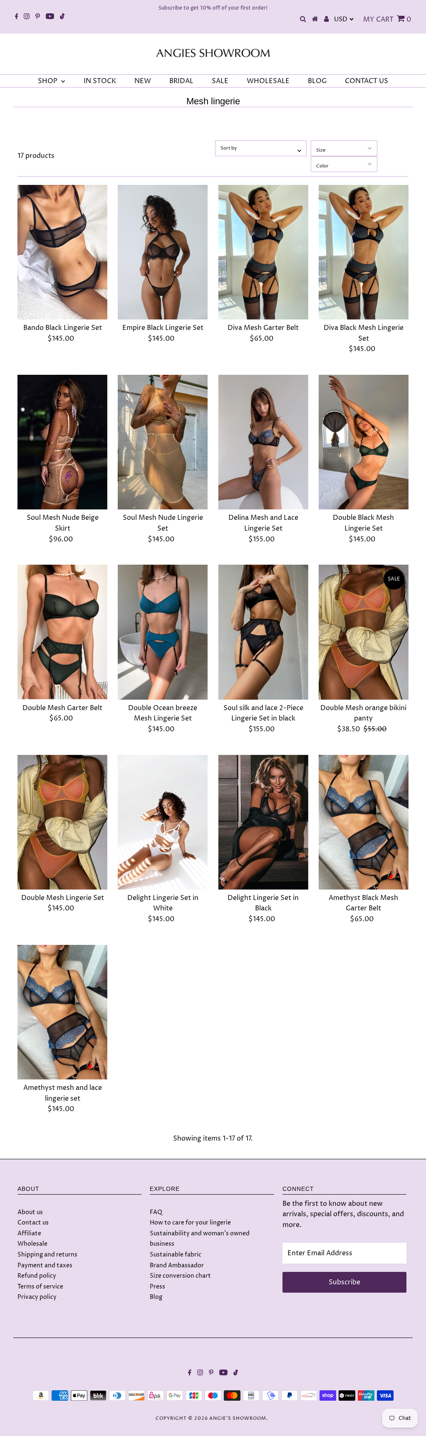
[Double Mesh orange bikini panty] (364, 632)
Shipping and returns (47, 1255)
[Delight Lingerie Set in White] (163, 822)
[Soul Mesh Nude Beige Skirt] (62, 442)
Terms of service (40, 1287)
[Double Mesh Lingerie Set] (62, 822)
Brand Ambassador (177, 1265)
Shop (48, 81)
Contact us (33, 1223)
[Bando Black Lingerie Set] (62, 252)
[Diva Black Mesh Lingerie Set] (364, 252)
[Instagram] (27, 17)
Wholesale (32, 1244)
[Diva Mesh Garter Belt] (263, 252)
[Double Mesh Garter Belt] (62, 632)
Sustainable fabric (175, 1255)
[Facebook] (16, 17)
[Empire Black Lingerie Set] (163, 252)
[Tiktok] (62, 17)
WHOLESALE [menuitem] (268, 81)
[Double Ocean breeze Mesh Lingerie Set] (163, 632)
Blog (156, 1297)
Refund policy (36, 1276)
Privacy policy (37, 1297)
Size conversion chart (180, 1276)
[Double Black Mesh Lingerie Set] (364, 442)
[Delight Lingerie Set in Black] (263, 822)
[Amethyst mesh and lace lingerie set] (62, 1012)
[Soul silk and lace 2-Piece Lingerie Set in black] (263, 632)
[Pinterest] (37, 17)
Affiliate (29, 1233)
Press (157, 1287)
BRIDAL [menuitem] (181, 81)
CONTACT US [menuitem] (366, 81)
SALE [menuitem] (220, 81)
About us (30, 1212)
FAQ (156, 1212)
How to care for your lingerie (190, 1223)
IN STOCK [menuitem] (100, 81)
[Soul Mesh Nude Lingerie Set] (163, 442)
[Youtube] (50, 17)
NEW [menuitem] (142, 81)
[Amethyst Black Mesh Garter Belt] (364, 822)
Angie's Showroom (237, 1418)
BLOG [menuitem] (317, 81)
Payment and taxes (44, 1265)
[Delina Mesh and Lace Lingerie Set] (263, 442)
